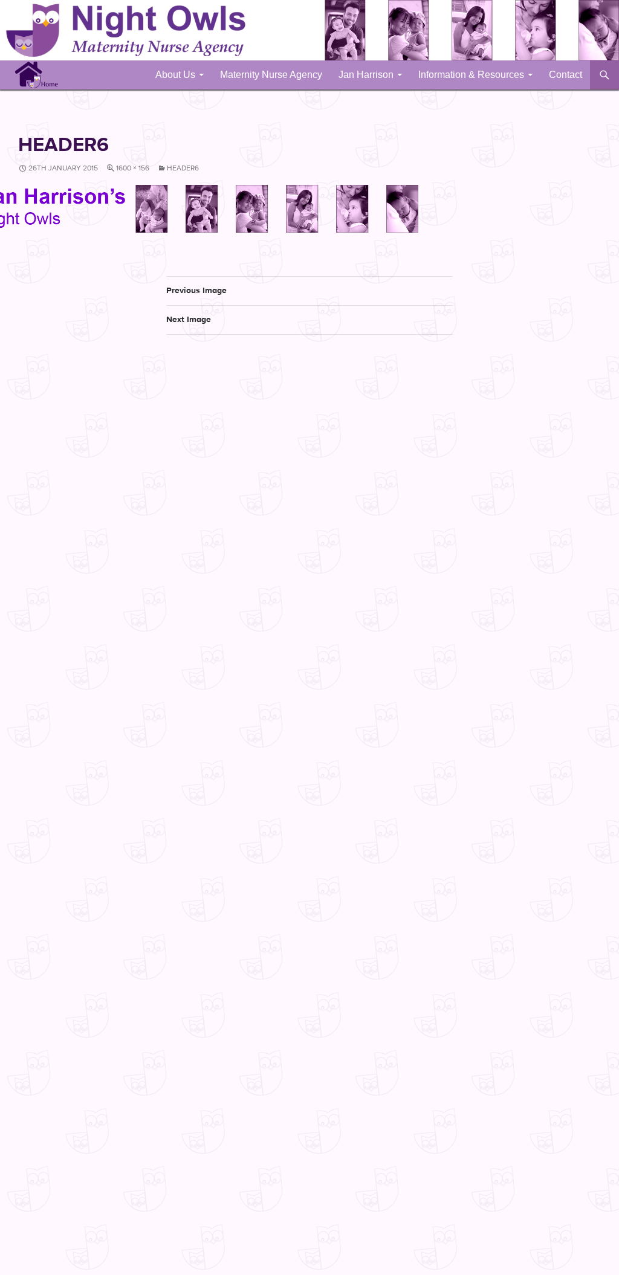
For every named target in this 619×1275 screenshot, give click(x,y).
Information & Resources (471, 74)
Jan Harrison (366, 74)
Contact (565, 74)
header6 (183, 168)
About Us (175, 74)
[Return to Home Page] (36, 74)
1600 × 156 (132, 168)
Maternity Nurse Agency (271, 74)
